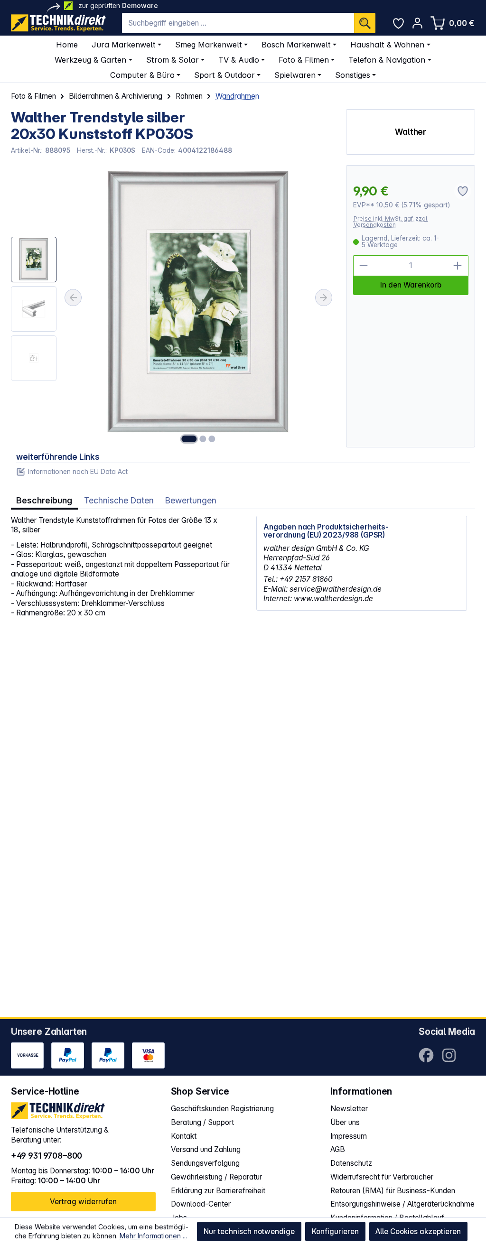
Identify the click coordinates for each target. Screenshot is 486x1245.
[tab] (44, 500)
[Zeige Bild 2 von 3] (202, 439)
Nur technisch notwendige (249, 1231)
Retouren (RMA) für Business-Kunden (392, 1190)
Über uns (345, 1122)
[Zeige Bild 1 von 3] (188, 439)
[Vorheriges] (73, 297)
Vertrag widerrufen (83, 1201)
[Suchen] (364, 23)
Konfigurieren (335, 1231)
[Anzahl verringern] (363, 265)
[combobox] (238, 23)
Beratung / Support (202, 1122)
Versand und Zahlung (206, 1149)
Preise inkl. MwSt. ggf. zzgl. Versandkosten (391, 221)
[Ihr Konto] (417, 23)
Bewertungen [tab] (190, 500)
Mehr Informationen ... (153, 1236)
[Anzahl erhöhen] (458, 265)
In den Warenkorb (410, 284)
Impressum (348, 1136)
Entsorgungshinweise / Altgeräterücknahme (402, 1203)
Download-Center (201, 1203)
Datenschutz (351, 1163)
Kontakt (183, 1136)
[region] (173, 306)
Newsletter (349, 1108)
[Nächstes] (323, 297)
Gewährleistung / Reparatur (216, 1176)
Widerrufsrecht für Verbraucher (381, 1176)
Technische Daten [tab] (119, 500)
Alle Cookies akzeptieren (418, 1231)
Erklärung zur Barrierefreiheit (218, 1190)
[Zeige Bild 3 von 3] (212, 439)
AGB (337, 1149)
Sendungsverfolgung (205, 1163)
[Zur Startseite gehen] (58, 23)
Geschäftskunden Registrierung (222, 1108)
